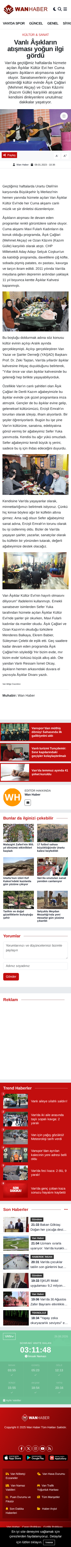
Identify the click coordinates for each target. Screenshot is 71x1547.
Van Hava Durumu (53, 1473)
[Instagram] (35, 1448)
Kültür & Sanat (35, 35)
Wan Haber (22, 164)
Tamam (49, 1542)
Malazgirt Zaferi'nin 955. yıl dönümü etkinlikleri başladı (18, 847)
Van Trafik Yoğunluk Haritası (48, 1487)
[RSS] (49, 1448)
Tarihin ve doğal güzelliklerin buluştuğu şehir (18, 914)
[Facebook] (21, 1448)
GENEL (53, 23)
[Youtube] (42, 1448)
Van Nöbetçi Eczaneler (15, 1476)
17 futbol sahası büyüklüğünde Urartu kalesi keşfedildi (51, 847)
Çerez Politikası (31, 1527)
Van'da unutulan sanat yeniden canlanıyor (51, 879)
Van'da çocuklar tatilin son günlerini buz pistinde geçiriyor (46, 1264)
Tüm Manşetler (51, 1497)
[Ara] (60, 9)
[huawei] (58, 1458)
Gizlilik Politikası (53, 1527)
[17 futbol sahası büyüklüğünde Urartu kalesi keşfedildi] (52, 833)
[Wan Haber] (12, 797)
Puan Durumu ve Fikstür (18, 1499)
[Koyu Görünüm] (54, 9)
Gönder (11, 976)
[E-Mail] (28, 803)
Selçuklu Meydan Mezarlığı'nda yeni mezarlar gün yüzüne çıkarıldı (50, 916)
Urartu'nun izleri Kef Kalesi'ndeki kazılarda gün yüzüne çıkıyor (17, 881)
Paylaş (11, 155)
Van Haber (38, 1238)
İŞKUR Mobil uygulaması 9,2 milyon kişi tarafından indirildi (46, 1283)
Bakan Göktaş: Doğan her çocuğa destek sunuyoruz (48, 1227)
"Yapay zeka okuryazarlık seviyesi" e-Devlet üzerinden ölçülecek (48, 1320)
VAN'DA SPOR (14, 23)
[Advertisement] (35, 1041)
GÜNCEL (36, 23)
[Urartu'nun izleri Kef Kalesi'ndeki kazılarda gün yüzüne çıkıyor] (18, 866)
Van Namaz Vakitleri (15, 1487)
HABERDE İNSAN (42, 1256)
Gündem (37, 1219)
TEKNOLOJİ (39, 1312)
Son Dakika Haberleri (15, 1510)
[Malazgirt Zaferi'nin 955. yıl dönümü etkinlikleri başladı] (18, 833)
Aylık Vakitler (13, 1400)
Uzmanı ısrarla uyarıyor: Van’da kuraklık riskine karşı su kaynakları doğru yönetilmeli (48, 1246)
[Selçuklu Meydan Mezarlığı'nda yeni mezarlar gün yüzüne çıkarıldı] (52, 900)
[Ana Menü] (65, 9)
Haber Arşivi (49, 1508)
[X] (28, 1448)
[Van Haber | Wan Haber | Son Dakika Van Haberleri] (25, 9)
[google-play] (35, 1458)
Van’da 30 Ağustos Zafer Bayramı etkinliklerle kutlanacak (49, 1302)
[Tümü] (66, 1209)
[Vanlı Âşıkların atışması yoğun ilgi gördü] (35, 130)
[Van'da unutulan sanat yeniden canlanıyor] (52, 866)
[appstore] (12, 1458)
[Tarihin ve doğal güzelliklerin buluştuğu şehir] (18, 900)
